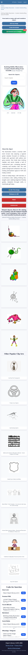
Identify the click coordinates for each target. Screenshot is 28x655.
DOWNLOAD (14, 205)
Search (14, 82)
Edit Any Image (14, 23)
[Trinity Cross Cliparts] (14, 391)
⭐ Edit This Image (14, 190)
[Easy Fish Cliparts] (14, 569)
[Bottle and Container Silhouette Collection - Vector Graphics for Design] (14, 441)
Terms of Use (9, 645)
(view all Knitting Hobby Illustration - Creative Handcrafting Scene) (14, 218)
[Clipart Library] (1, 2)
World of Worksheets (14, 648)
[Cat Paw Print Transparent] (14, 366)
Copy (23, 593)
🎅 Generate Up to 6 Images (16, 31)
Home (2, 6)
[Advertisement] (14, 49)
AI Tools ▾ (14, 2)
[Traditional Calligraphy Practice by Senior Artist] (14, 544)
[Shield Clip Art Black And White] (14, 467)
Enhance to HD (14, 194)
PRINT (14, 199)
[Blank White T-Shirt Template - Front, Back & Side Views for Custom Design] (14, 492)
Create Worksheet (14, 27)
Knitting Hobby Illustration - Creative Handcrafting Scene (13, 8)
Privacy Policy (18, 645)
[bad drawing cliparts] (14, 416)
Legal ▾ (25, 2)
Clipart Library (10, 643)
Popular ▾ (20, 2)
